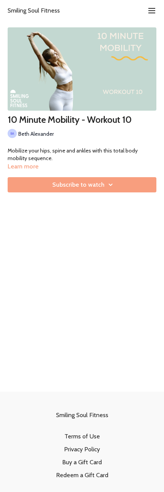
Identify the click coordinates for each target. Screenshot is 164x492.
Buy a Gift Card (82, 462)
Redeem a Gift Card (82, 475)
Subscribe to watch (78, 184)
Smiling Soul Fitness (34, 10)
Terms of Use (82, 436)
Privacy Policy (82, 449)
